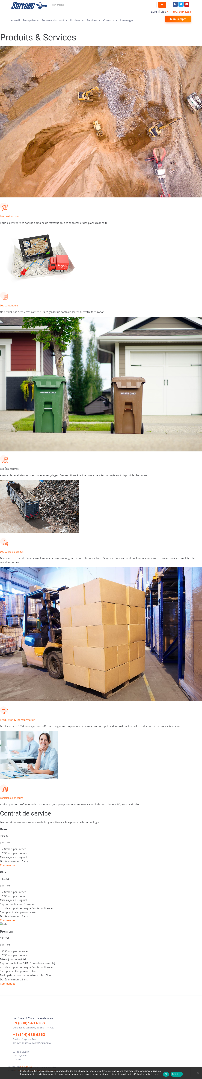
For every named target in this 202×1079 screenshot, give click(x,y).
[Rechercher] (103, 5)
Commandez (7, 865)
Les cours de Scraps (12, 551)
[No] (198, 1073)
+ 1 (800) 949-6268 (179, 11)
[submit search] (162, 5)
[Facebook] (175, 4)
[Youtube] (186, 4)
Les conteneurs (9, 305)
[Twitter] (181, 4)
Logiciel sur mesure (11, 798)
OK (166, 1074)
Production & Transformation (17, 720)
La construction (9, 216)
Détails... (176, 1074)
